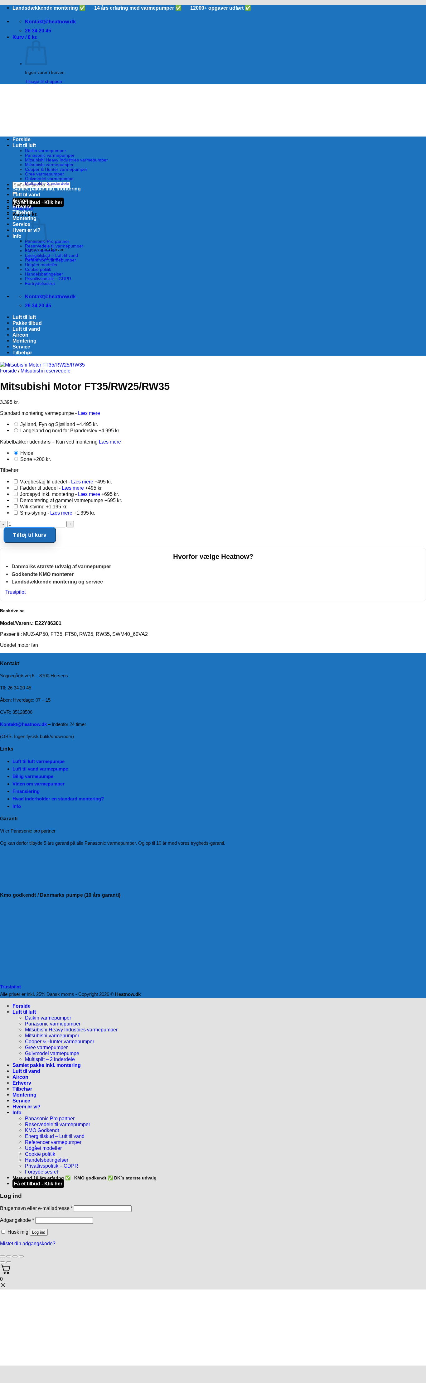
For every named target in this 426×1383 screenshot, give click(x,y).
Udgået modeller (41, 264)
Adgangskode (17, 1220)
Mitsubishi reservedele (45, 370)
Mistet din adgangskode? (28, 1243)
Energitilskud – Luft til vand (51, 255)
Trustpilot (15, 592)
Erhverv (21, 206)
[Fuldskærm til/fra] (8, 1256)
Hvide (26, 453)
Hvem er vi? (26, 1106)
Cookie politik (38, 269)
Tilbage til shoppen (43, 81)
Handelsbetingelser (44, 274)
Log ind (38, 1232)
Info (17, 236)
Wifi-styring (43, 506)
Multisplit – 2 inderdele (47, 183)
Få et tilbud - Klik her (38, 202)
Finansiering (26, 791)
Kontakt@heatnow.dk (23, 724)
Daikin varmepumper (45, 150)
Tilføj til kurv (29, 535)
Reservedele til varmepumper (54, 246)
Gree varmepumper (44, 174)
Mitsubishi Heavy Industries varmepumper (66, 160)
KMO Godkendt (40, 250)
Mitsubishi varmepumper (49, 164)
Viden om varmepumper (38, 783)
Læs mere (89, 413)
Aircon (20, 200)
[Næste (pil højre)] (8, 1262)
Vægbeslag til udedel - (65, 481)
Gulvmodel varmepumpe (49, 178)
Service (21, 224)
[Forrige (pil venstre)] (2, 1262)
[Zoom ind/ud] (2, 1256)
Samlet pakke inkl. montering (46, 188)
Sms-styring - (57, 513)
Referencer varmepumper (50, 260)
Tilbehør (22, 212)
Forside (21, 139)
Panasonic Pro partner (50, 1118)
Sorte (35, 459)
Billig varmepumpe (32, 776)
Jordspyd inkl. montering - (69, 494)
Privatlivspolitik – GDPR (48, 278)
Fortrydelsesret (40, 283)
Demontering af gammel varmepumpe (70, 500)
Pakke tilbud (27, 323)
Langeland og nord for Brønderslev (69, 430)
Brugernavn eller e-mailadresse (36, 1208)
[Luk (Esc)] (21, 1256)
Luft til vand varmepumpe (40, 768)
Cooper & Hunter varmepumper (56, 169)
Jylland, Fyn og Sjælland (58, 424)
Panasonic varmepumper (50, 155)
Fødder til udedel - (61, 488)
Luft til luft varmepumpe (38, 761)
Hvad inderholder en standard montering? (58, 798)
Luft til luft (24, 145)
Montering (24, 218)
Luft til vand (26, 194)
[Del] (14, 1256)
